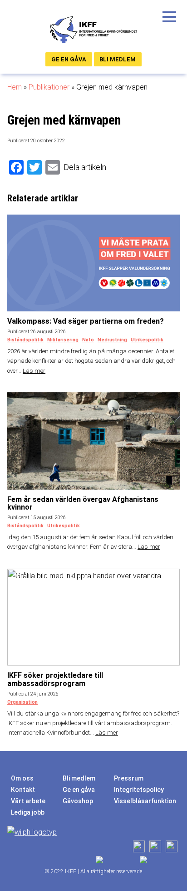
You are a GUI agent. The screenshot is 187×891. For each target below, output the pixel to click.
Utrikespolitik (147, 340)
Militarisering (63, 340)
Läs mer (34, 370)
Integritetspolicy (139, 789)
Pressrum (128, 778)
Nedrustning (112, 340)
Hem (14, 87)
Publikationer (49, 87)
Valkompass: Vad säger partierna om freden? (85, 321)
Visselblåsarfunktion (145, 801)
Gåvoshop (78, 801)
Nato (88, 340)
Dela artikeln (85, 167)
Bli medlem (117, 59)
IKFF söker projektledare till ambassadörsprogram (55, 679)
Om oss (22, 778)
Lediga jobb (27, 812)
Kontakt (23, 789)
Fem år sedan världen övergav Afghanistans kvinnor (82, 503)
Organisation (22, 702)
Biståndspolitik (25, 340)
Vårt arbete (28, 801)
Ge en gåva (68, 59)
